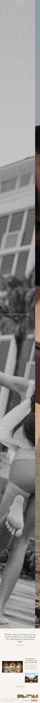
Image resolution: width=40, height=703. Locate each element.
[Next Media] (38, 302)
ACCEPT (34, 700)
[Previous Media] (1, 302)
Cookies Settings (26, 700)
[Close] (2, 1)
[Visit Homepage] (20, 3)
